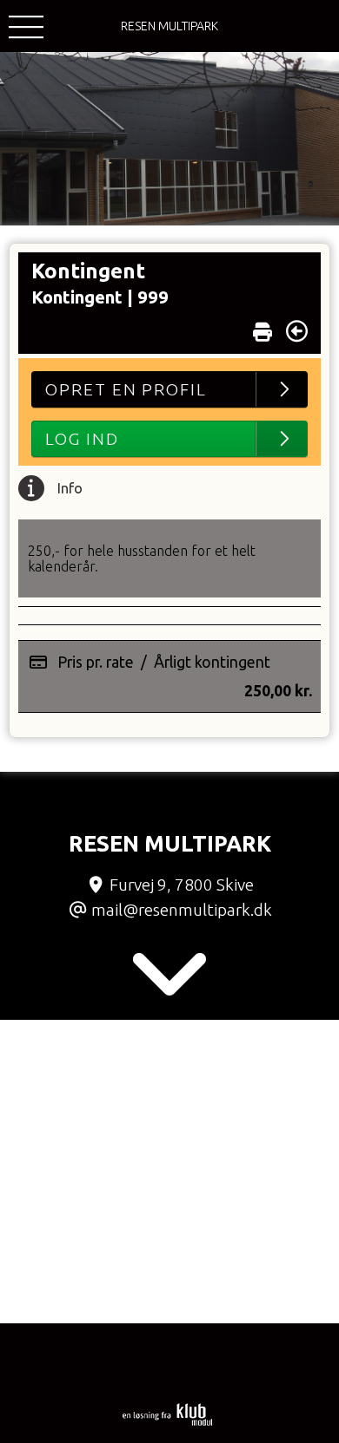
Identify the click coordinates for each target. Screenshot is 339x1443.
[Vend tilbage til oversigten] (297, 331)
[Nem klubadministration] (167, 1422)
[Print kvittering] (262, 327)
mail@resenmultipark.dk (181, 909)
